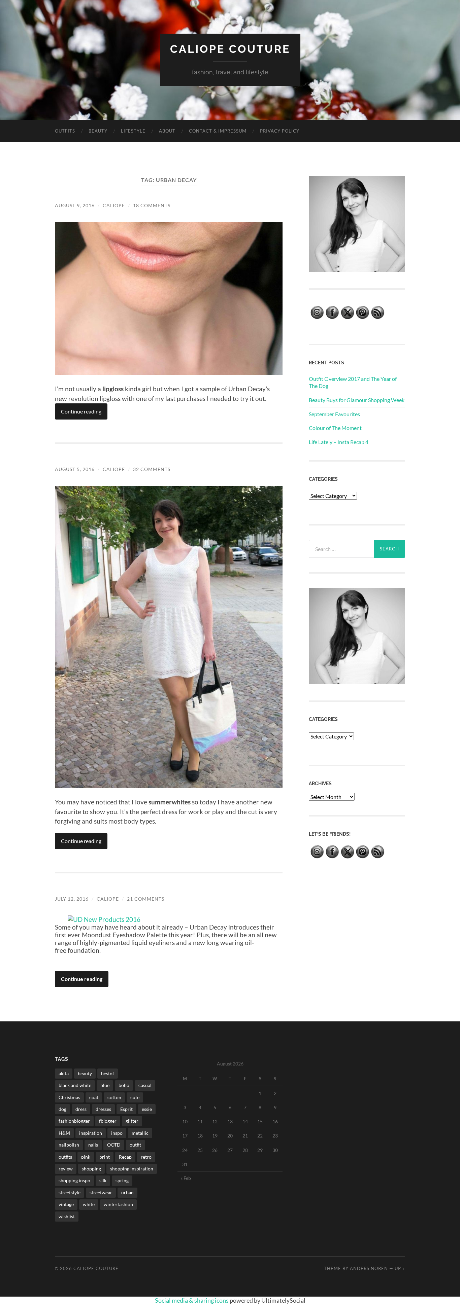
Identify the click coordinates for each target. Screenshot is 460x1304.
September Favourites (334, 414)
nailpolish (69, 1145)
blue (104, 1085)
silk (102, 1180)
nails (93, 1145)
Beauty (98, 131)
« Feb (185, 1178)
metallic (140, 1133)
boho (124, 1085)
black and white (75, 1085)
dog (62, 1109)
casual (145, 1085)
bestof (107, 1073)
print (104, 1157)
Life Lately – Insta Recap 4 (338, 442)
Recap (125, 1157)
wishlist (67, 1216)
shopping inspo (74, 1180)
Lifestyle (133, 131)
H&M (64, 1133)
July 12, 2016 (72, 899)
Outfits (65, 131)
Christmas (69, 1097)
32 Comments (151, 469)
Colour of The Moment (335, 428)
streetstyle (69, 1192)
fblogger (108, 1121)
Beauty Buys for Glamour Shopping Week (356, 400)
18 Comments (151, 205)
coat (93, 1097)
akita (64, 1073)
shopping (91, 1168)
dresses (103, 1109)
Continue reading (81, 411)
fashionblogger (74, 1121)
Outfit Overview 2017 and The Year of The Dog (353, 382)
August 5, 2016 (75, 469)
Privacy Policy (279, 131)
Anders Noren (369, 1268)
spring (122, 1180)
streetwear (101, 1192)
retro (146, 1157)
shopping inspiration (131, 1168)
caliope (114, 205)
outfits (65, 1157)
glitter (132, 1121)
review (66, 1168)
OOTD (114, 1145)
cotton (114, 1097)
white (89, 1204)
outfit (135, 1145)
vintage (66, 1204)
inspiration (90, 1133)
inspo (117, 1133)
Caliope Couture (230, 49)
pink (85, 1157)
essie (147, 1109)
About (167, 131)
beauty (85, 1073)
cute (134, 1097)
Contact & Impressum (218, 131)
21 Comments (145, 899)
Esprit (126, 1109)
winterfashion (118, 1204)
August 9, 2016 (75, 205)
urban (127, 1192)
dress (81, 1109)
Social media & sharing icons (192, 1300)
